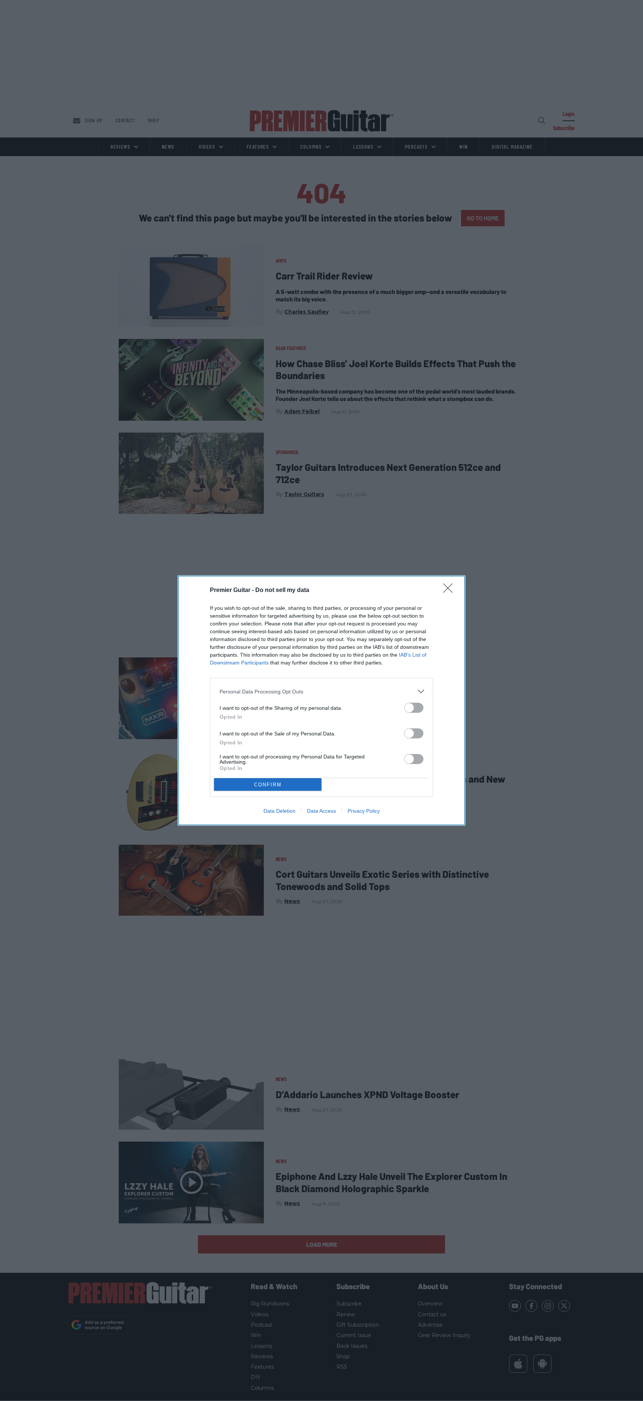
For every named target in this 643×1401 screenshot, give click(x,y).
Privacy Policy (364, 811)
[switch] (413, 708)
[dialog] (321, 700)
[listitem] (321, 691)
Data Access (321, 811)
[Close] (450, 590)
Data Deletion (279, 811)
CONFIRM (268, 784)
